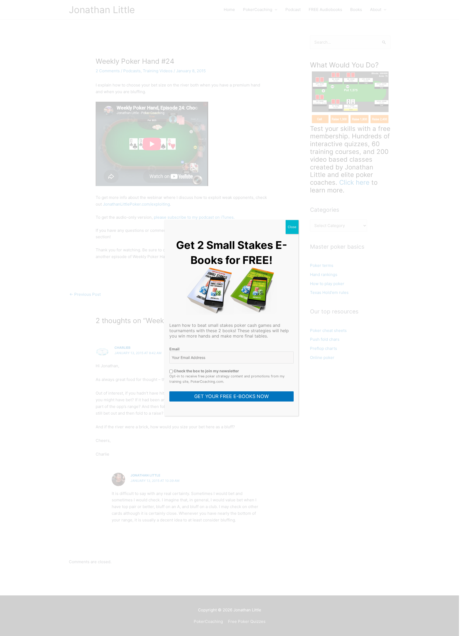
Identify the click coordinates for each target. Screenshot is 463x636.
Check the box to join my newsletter (206, 371)
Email (174, 349)
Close (292, 227)
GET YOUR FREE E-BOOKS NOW (231, 396)
